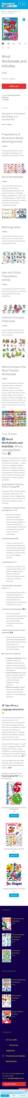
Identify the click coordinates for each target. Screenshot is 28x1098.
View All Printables (10, 1084)
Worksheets (5, 97)
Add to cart (14, 86)
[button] (26, 1090)
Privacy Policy (21, 1093)
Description (5, 108)
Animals (6, 99)
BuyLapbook (8, 3)
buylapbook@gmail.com (16, 1078)
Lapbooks (10, 1050)
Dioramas (13, 1045)
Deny (14, 1095)
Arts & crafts (11, 1039)
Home (5, 11)
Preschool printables (12, 11)
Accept (5, 1095)
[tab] (14, 108)
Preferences (23, 1095)
